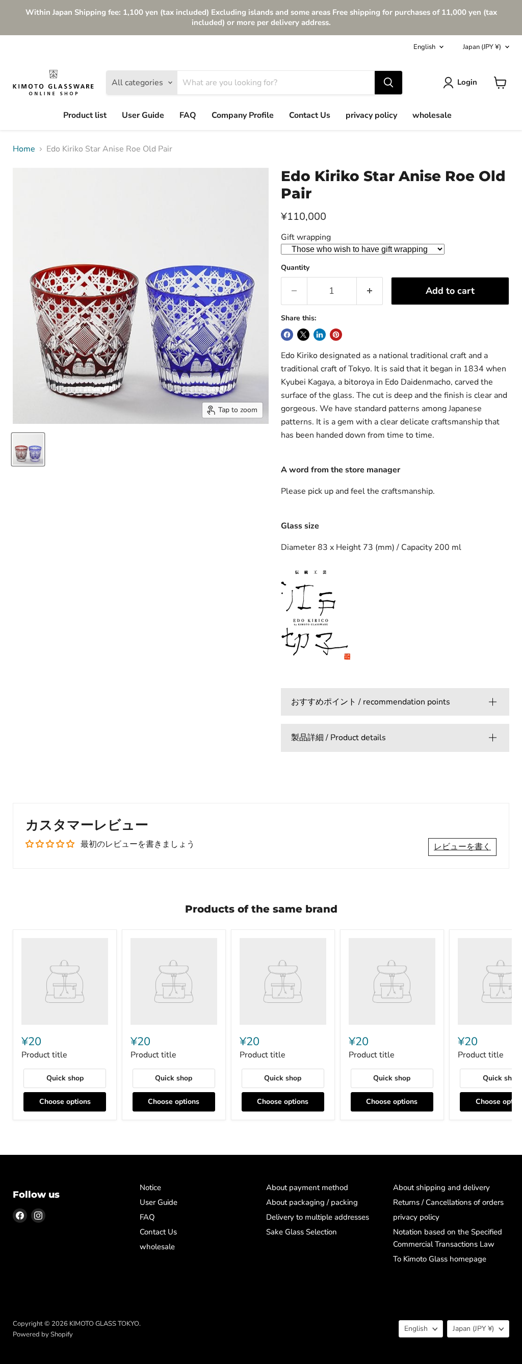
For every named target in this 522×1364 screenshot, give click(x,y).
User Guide (143, 115)
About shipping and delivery (441, 1187)
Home (24, 149)
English (424, 47)
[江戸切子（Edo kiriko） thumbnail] (28, 449)
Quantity (295, 268)
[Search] (388, 82)
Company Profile (243, 115)
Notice (150, 1187)
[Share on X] (303, 335)
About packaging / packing (312, 1202)
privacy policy (371, 115)
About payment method (307, 1187)
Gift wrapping (306, 237)
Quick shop (65, 1078)
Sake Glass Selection (301, 1232)
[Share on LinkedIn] (320, 335)
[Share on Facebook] (287, 335)
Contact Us (309, 115)
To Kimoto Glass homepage (439, 1259)
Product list (85, 115)
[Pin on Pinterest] (336, 335)
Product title (44, 1054)
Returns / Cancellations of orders (448, 1202)
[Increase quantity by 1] (370, 291)
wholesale (432, 115)
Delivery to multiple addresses (317, 1217)
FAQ (187, 115)
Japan (482, 47)
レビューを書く (462, 846)
